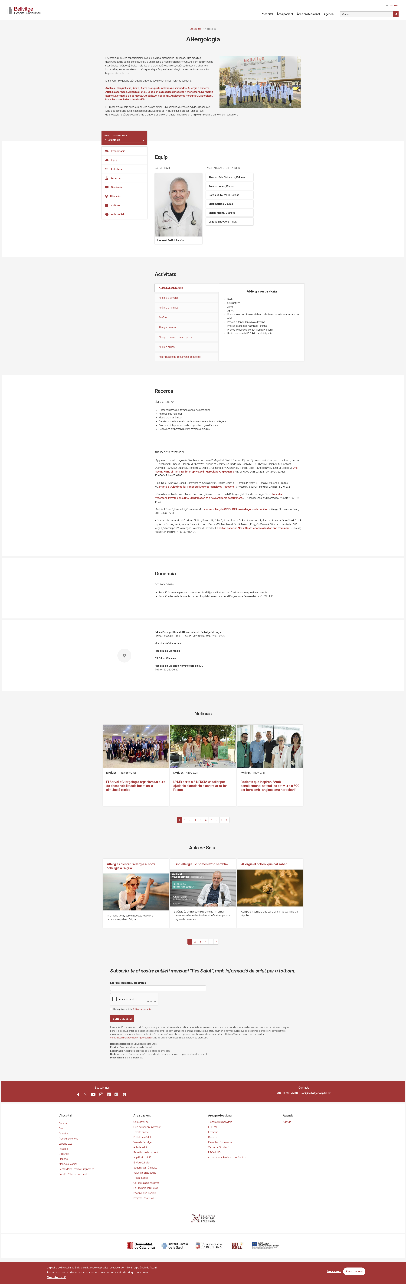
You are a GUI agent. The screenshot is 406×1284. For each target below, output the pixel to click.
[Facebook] (78, 1094)
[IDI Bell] (237, 1245)
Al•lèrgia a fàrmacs (168, 307)
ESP (391, 5)
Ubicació (115, 196)
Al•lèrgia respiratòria (171, 287)
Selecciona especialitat (116, 135)
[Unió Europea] (265, 1245)
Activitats (116, 169)
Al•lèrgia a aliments (168, 297)
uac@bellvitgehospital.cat (316, 1093)
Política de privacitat (142, 1009)
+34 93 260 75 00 (287, 1093)
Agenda (329, 14)
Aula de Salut (118, 214)
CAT (386, 5)
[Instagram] (101, 1094)
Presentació (118, 151)
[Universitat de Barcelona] (209, 1245)
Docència (116, 187)
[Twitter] (85, 1094)
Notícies (115, 205)
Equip (114, 160)
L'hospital (267, 14)
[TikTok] (124, 1094)
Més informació (56, 1277)
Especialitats (196, 28)
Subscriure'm (122, 1018)
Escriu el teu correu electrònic (128, 982)
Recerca (116, 178)
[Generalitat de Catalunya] (141, 1245)
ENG (396, 5)
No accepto (334, 1271)
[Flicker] (116, 1094)
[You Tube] (93, 1094)
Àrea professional (308, 14)
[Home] (24, 10)
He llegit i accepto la (132, 1009)
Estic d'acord (354, 1271)
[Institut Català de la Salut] (175, 1245)
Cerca (396, 14)
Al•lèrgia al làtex (167, 346)
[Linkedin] (109, 1094)
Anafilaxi (163, 317)
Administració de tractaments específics (180, 356)
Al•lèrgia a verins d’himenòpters (175, 337)
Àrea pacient (285, 14)
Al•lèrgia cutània (167, 327)
